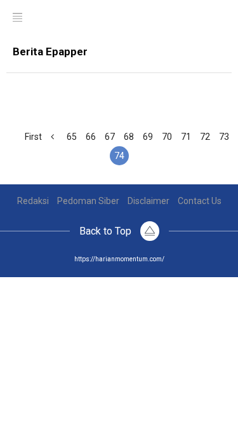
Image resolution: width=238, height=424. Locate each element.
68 (129, 137)
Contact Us (199, 201)
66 (91, 137)
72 (205, 137)
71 (186, 137)
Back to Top (106, 231)
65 (72, 137)
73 (224, 137)
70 (167, 137)
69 (148, 137)
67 (110, 137)
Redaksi (33, 201)
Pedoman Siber (88, 201)
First (33, 137)
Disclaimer (148, 201)
